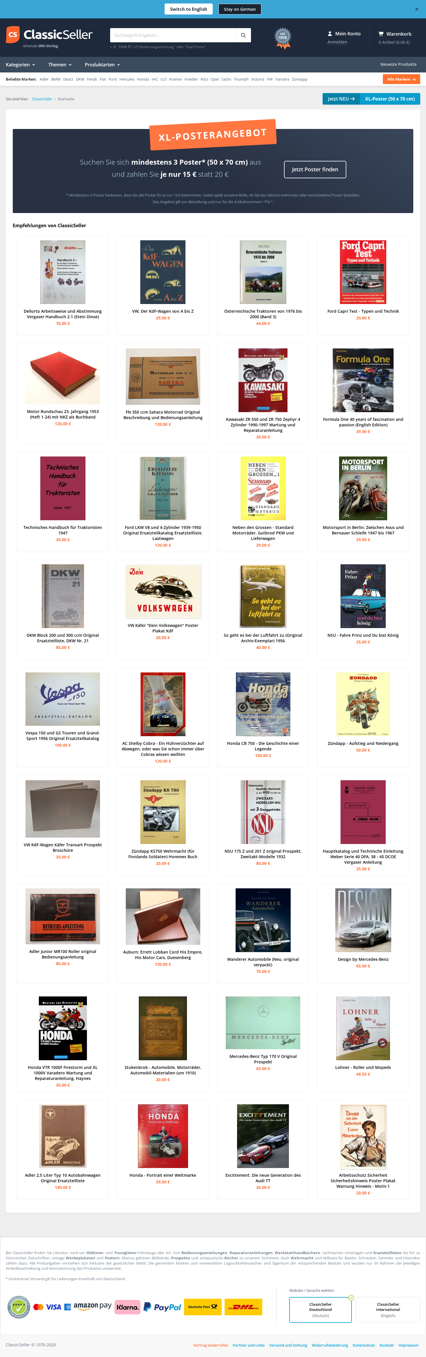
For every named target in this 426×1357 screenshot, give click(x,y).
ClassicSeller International (388, 1310)
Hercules (126, 79)
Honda (143, 79)
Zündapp (299, 79)
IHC (155, 79)
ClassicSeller (49, 35)
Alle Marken (399, 79)
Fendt (92, 79)
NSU (204, 79)
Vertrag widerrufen (210, 1345)
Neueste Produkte (399, 64)
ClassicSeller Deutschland (320, 1310)
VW (270, 79)
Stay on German (240, 9)
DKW (80, 79)
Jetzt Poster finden (315, 169)
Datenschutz (364, 1345)
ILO (164, 79)
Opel (215, 79)
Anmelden (337, 42)
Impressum (408, 1345)
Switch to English (188, 9)
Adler (44, 79)
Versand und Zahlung (288, 1345)
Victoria (257, 79)
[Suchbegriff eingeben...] (243, 35)
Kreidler (191, 79)
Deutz (68, 79)
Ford (113, 79)
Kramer (175, 79)
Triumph (241, 79)
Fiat (103, 79)
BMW (56, 79)
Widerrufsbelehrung (330, 1345)
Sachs (226, 79)
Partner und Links (249, 1345)
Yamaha (282, 79)
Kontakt (387, 1345)
